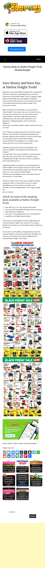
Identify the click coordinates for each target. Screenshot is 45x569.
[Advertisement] (22, 545)
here (7, 236)
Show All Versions (17, 49)
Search (12, 512)
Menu (39, 59)
